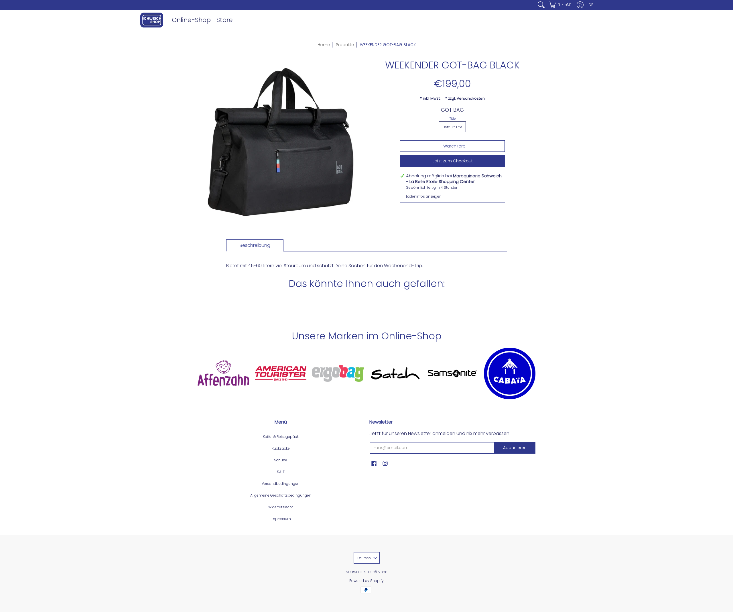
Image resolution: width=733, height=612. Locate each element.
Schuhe (280, 460)
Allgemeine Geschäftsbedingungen (280, 495)
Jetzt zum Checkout (452, 161)
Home (324, 45)
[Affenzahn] (223, 373)
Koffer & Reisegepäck (281, 436)
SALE (281, 471)
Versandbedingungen (280, 483)
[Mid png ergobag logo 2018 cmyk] (338, 373)
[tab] (254, 245)
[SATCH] (395, 373)
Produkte (345, 45)
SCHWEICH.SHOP (359, 572)
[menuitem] (541, 5)
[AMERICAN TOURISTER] (280, 373)
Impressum (281, 518)
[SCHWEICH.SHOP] (151, 20)
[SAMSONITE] (452, 373)
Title (453, 118)
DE (591, 4)
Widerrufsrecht (280, 507)
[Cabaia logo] (509, 373)
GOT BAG (452, 109)
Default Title (452, 127)
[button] (560, 5)
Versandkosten (471, 98)
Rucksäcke (280, 448)
